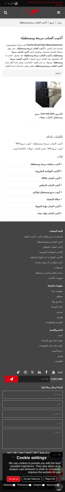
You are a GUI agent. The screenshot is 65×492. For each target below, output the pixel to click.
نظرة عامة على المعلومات (51, 345)
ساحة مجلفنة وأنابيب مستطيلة (49, 272)
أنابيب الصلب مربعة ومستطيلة (48, 143)
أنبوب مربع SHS (55, 148)
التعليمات (58, 361)
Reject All (50, 479)
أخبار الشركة (57, 306)
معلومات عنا (57, 291)
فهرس (60, 317)
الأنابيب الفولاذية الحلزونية (51, 252)
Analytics (37, 485)
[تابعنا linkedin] (39, 372)
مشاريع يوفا (57, 301)
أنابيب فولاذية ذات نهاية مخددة (49, 262)
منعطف (59, 296)
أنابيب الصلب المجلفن (53, 246)
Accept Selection (32, 479)
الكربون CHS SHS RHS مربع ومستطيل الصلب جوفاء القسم (49, 115)
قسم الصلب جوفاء (37, 148)
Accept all (13, 479)
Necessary (52, 485)
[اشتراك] (11, 379)
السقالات (58, 267)
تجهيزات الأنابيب (55, 278)
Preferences (23, 485)
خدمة (60, 335)
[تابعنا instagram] (25, 372)
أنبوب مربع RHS (23, 143)
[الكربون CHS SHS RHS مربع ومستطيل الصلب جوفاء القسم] (48, 94)
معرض (60, 312)
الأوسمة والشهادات (54, 322)
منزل (59, 22)
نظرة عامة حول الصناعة (52, 340)
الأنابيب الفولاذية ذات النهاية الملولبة (46, 257)
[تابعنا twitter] (32, 372)
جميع (52, 22)
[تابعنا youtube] (53, 372)
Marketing (8, 485)
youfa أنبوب (19, 148)
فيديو (60, 356)
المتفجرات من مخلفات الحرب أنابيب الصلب (43, 236)
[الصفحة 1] (29, 127)
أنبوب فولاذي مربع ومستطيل (50, 241)
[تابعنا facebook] (46, 372)
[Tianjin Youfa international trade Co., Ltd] (31, 12)
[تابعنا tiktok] (18, 372)
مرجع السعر (57, 350)
